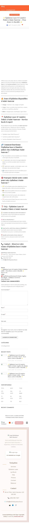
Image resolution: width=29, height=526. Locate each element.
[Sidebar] (2, 524)
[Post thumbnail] (4, 357)
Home (3, 10)
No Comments (18, 360)
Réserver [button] (19, 423)
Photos (13, 477)
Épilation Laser (13, 469)
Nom (3, 307)
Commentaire (5, 289)
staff (9, 25)
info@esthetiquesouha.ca (14, 501)
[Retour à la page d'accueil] (5, 423)
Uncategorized (10, 10)
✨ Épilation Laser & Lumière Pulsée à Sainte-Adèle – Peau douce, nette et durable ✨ (16, 375)
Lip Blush (13, 472)
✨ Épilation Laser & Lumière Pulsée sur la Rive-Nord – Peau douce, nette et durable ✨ (17, 356)
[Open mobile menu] (1, 2)
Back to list (4, 272)
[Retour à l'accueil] (13, 437)
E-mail (3, 314)
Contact (13, 480)
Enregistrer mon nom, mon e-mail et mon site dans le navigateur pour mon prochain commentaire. (14, 331)
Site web (3, 321)
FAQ (13, 475)
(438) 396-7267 (14, 498)
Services (13, 466)
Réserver (13, 483)
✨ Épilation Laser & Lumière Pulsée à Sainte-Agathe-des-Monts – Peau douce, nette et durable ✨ (18, 366)
